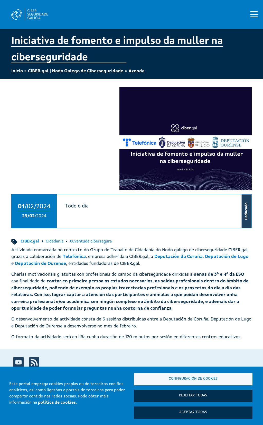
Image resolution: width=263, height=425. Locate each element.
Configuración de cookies (193, 378)
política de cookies (57, 403)
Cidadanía (54, 241)
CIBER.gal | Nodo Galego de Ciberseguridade (75, 71)
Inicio (17, 71)
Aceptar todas (193, 412)
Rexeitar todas (193, 395)
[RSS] (34, 362)
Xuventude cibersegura (91, 241)
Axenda (136, 71)
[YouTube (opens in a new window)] (18, 362)
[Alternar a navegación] (254, 14)
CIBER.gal (30, 241)
